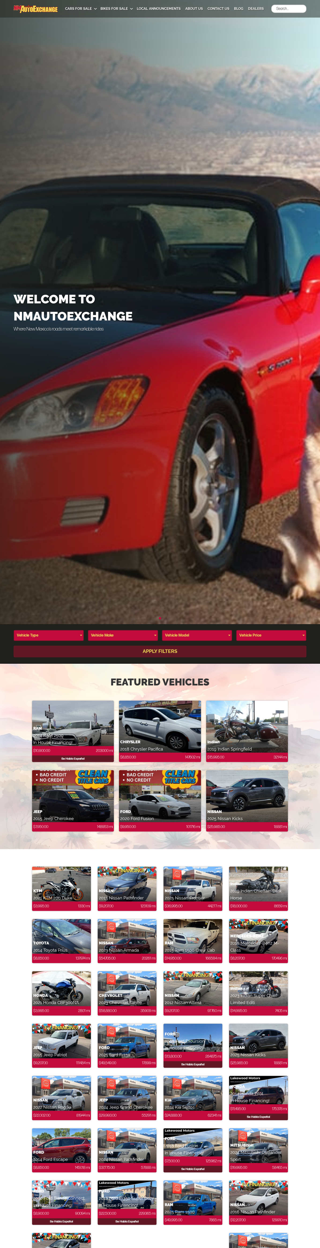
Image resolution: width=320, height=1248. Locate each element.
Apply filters (160, 651)
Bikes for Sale (114, 9)
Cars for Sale (78, 9)
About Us (194, 9)
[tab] (160, 618)
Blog (238, 9)
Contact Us (218, 9)
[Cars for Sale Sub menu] (95, 9)
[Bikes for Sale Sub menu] (131, 9)
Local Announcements (159, 9)
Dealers (256, 9)
